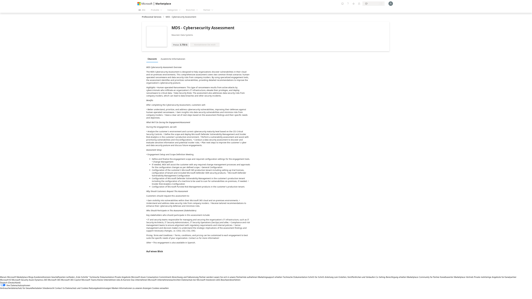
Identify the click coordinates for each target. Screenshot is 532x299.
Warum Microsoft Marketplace (14, 277)
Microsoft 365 (54, 279)
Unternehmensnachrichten (169, 279)
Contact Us (60, 288)
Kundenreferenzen (42, 277)
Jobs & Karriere (123, 279)
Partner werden (206, 277)
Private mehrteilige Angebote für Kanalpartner (495, 277)
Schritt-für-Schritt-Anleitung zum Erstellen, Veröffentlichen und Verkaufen (341, 277)
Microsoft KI (5, 279)
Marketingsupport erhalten (270, 277)
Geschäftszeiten (58, 277)
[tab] (152, 59)
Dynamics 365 (40, 279)
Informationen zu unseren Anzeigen (135, 288)
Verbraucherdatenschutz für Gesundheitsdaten (21, 288)
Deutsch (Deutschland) (10, 282)
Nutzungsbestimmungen (100, 288)
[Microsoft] (144, 3)
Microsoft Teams (89, 279)
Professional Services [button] (151, 17)
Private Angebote (123, 277)
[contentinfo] (164, 17)
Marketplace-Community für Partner (423, 277)
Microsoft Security (20, 279)
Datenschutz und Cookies (76, 288)
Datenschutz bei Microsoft (193, 279)
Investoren (210, 279)
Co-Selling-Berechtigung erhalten (391, 277)
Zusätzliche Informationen (173, 59)
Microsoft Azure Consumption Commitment (151, 277)
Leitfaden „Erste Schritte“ (77, 277)
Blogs (31, 277)
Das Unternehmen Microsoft (144, 279)
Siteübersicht (48, 288)
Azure (31, 279)
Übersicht (152, 59)
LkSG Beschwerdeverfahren (228, 279)
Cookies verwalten (160, 288)
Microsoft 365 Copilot (71, 279)
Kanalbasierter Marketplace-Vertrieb (456, 277)
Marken (115, 288)
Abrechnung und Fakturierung (185, 277)
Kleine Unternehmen (106, 279)
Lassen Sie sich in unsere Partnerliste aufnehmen (235, 277)
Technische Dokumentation (101, 277)
